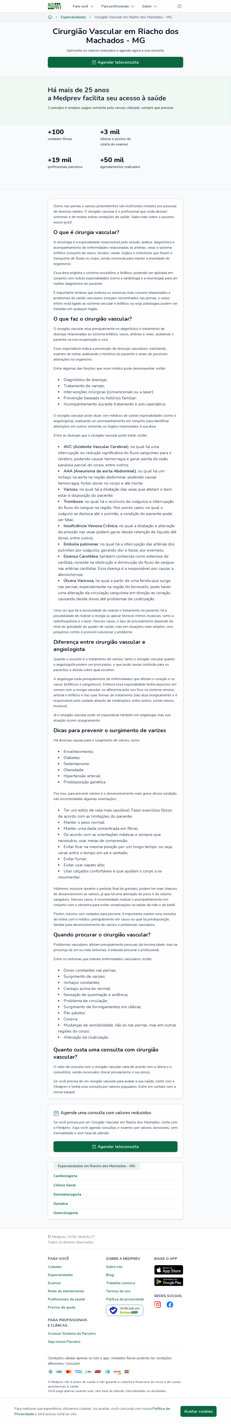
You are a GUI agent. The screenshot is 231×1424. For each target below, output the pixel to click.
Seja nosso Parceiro (64, 1341)
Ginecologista (65, 1212)
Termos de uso (118, 1291)
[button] (83, 6)
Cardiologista (65, 1175)
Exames (54, 1283)
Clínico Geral (64, 1185)
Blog (110, 1274)
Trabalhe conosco (120, 1283)
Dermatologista (67, 1194)
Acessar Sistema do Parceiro (72, 1333)
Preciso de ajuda (61, 1307)
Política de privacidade (125, 1299)
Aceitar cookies (198, 1411)
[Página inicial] (50, 17)
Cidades (55, 1266)
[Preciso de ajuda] (179, 6)
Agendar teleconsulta (118, 62)
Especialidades (73, 17)
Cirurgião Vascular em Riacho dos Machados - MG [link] (133, 17)
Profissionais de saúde (66, 1299)
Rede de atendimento (66, 1291)
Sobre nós (114, 1266)
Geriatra (60, 1203)
